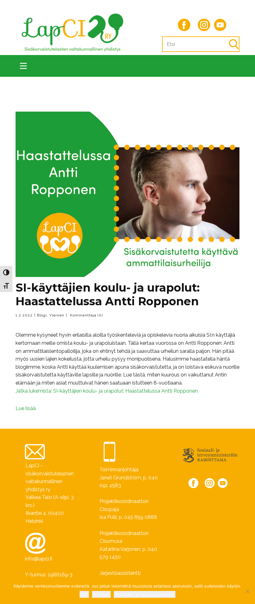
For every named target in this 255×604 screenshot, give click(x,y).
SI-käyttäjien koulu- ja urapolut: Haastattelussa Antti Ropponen (108, 294)
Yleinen (56, 315)
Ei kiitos (101, 594)
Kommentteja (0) (86, 315)
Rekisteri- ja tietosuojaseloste (145, 594)
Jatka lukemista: (107, 391)
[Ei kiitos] (247, 591)
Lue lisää (26, 408)
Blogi (42, 315)
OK (84, 594)
